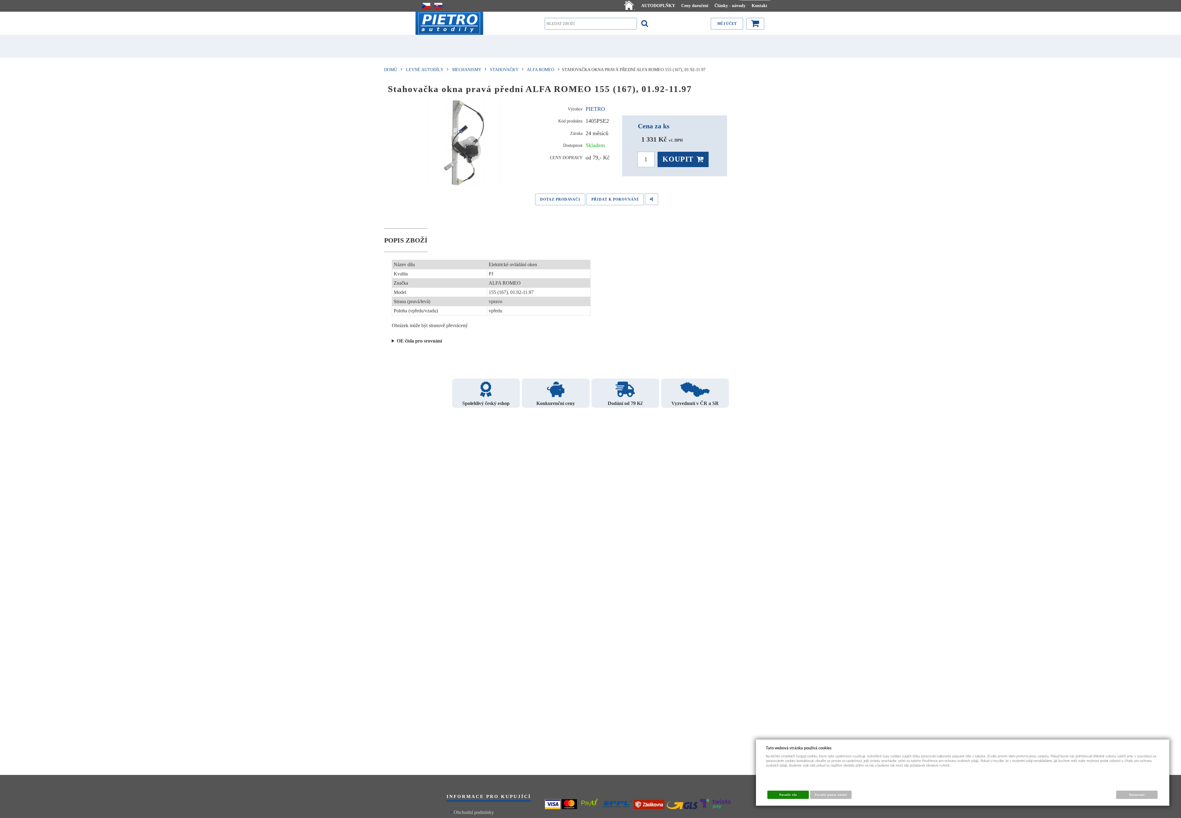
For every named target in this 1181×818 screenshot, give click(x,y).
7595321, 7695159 (417, 341)
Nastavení (1137, 794)
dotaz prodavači (560, 199)
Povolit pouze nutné (831, 794)
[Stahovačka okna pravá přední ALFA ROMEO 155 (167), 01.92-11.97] (466, 143)
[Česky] (426, 6)
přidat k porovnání (615, 199)
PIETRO (595, 109)
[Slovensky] (438, 6)
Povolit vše (788, 794)
